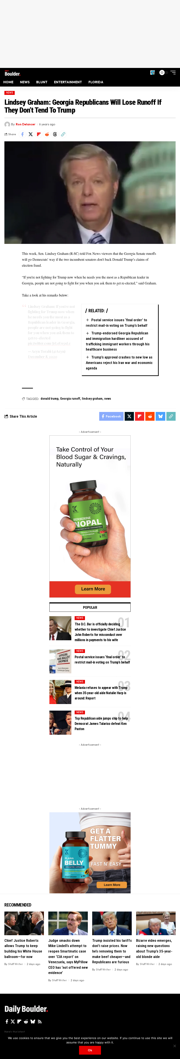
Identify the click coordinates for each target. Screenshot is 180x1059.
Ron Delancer (25, 124)
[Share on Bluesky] (160, 416)
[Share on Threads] (55, 134)
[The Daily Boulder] (12, 72)
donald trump (49, 398)
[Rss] (39, 1021)
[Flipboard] (19, 1021)
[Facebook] (6, 1021)
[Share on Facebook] (22, 134)
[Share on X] (30, 134)
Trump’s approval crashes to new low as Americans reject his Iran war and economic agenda (119, 362)
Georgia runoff (70, 398)
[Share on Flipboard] (38, 134)
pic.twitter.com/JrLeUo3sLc (49, 343)
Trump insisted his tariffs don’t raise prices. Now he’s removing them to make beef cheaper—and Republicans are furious (112, 951)
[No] (174, 1046)
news (107, 398)
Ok (90, 1050)
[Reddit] (26, 1021)
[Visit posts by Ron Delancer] (7, 124)
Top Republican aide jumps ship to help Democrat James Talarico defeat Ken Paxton (101, 723)
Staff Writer (15, 964)
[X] (12, 1021)
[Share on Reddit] (46, 134)
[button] (152, 72)
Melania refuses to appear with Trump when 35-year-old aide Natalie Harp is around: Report (101, 693)
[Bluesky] (32, 1021)
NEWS (9, 92)
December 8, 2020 (42, 356)
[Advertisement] (90, 34)
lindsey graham (92, 398)
